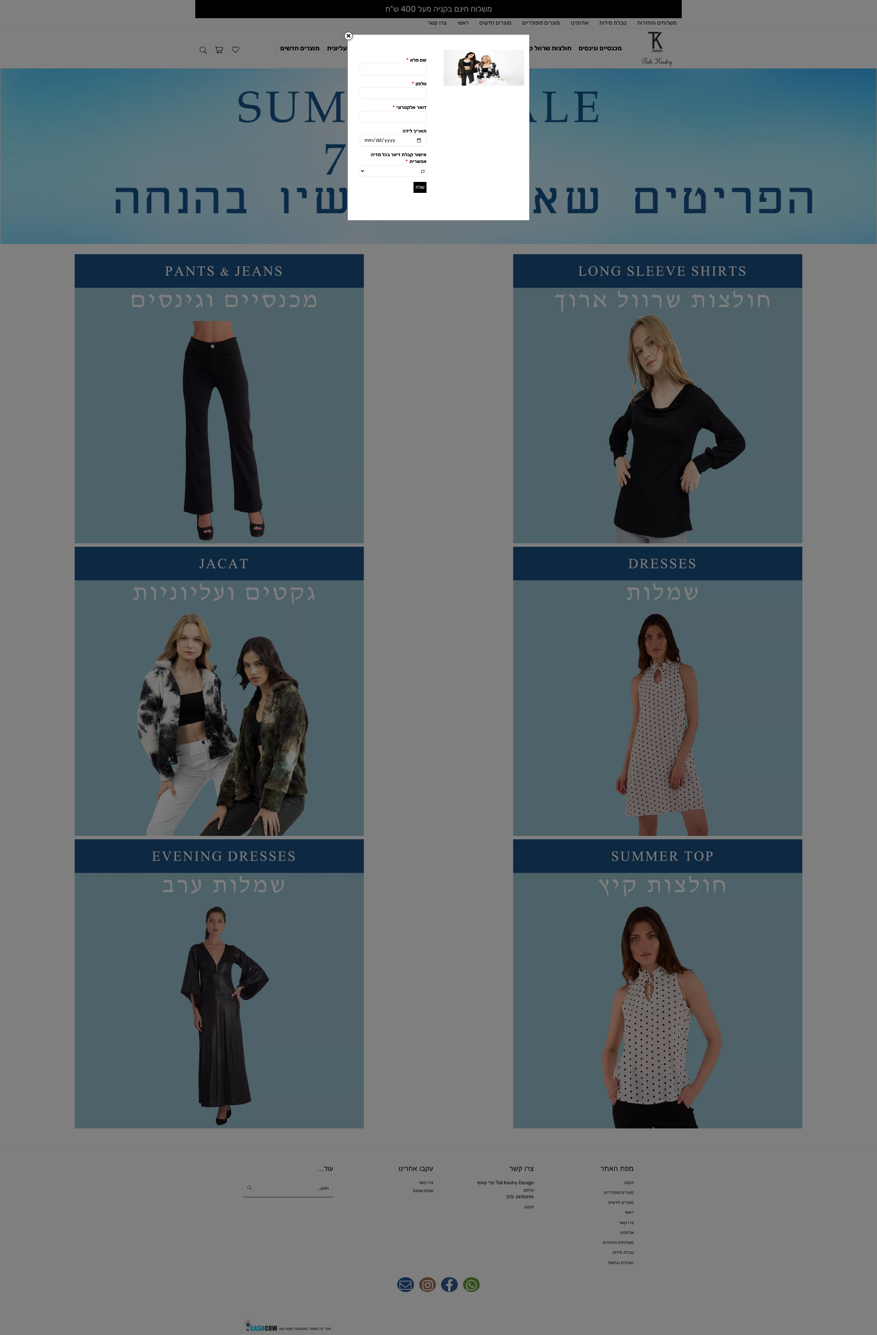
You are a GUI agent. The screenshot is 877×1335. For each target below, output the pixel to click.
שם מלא (416, 60)
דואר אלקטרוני (410, 107)
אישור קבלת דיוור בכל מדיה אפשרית (399, 158)
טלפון (419, 84)
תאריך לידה (415, 131)
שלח (420, 187)
